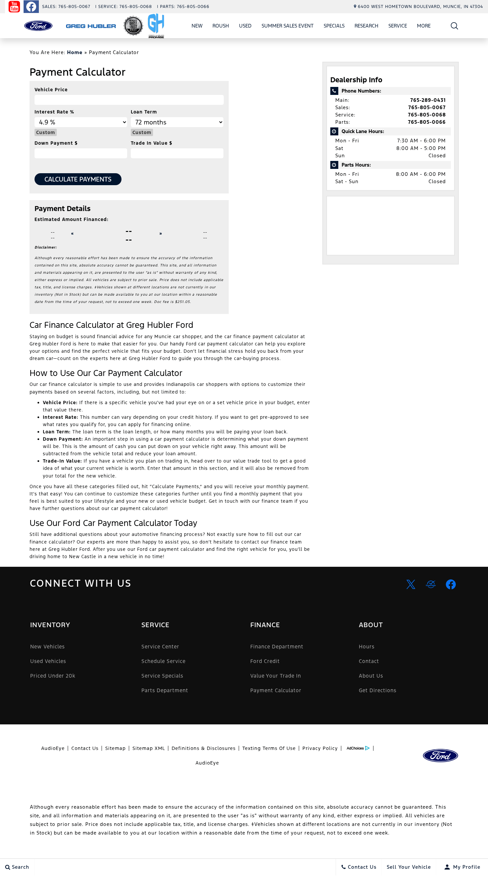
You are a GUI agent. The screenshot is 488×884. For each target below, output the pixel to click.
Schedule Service (163, 661)
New (197, 26)
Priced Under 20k (52, 676)
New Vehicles (47, 646)
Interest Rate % (54, 112)
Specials (334, 26)
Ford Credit (265, 661)
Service (397, 26)
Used (245, 26)
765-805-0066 (427, 122)
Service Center (160, 646)
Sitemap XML (148, 748)
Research (366, 26)
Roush (220, 26)
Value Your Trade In (275, 676)
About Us (371, 676)
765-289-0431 (428, 100)
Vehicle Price (51, 90)
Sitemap (115, 748)
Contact (369, 661)
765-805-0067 (427, 107)
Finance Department (276, 646)
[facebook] (451, 584)
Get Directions (377, 690)
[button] (454, 25)
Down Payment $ (56, 143)
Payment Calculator (275, 690)
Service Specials (162, 676)
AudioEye (53, 748)
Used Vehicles (48, 661)
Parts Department (164, 690)
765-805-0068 (427, 114)
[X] (411, 584)
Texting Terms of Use (269, 748)
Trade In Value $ (151, 143)
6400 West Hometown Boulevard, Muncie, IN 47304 (420, 6)
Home (75, 52)
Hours (366, 646)
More (424, 27)
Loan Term (144, 112)
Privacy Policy (320, 748)
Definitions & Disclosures (204, 748)
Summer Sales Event (288, 26)
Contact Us (85, 748)
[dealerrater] (431, 584)
